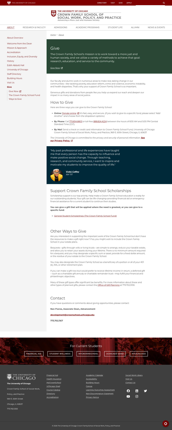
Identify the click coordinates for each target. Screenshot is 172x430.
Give (121, 3)
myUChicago (139, 354)
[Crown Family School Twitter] (145, 391)
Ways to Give (15, 99)
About (10, 38)
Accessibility (91, 379)
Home (53, 35)
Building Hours (14, 78)
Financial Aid (33, 354)
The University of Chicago (19, 383)
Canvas (89, 386)
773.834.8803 (75, 121)
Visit (113, 3)
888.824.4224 (100, 121)
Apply (129, 3)
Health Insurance (54, 379)
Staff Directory (14, 74)
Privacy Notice (92, 397)
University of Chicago (17, 69)
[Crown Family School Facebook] (128, 391)
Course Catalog (53, 390)
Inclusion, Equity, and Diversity (22, 56)
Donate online (69, 113)
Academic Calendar (94, 375)
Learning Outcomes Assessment (100, 390)
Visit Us (10, 82)
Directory (102, 3)
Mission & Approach (17, 48)
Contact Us (130, 383)
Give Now (13, 91)
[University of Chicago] (21, 377)
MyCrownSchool (88, 354)
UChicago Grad (115, 354)
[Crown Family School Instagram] (137, 396)
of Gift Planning (111, 285)
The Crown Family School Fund (24, 95)
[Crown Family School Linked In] (137, 391)
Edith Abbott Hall (15, 65)
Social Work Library (134, 375)
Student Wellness (60, 354)
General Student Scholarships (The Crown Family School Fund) (85, 216)
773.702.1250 (12, 409)
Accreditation (13, 52)
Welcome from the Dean (19, 43)
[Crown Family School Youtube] (128, 396)
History (10, 61)
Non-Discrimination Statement (99, 394)
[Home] (86, 15)
